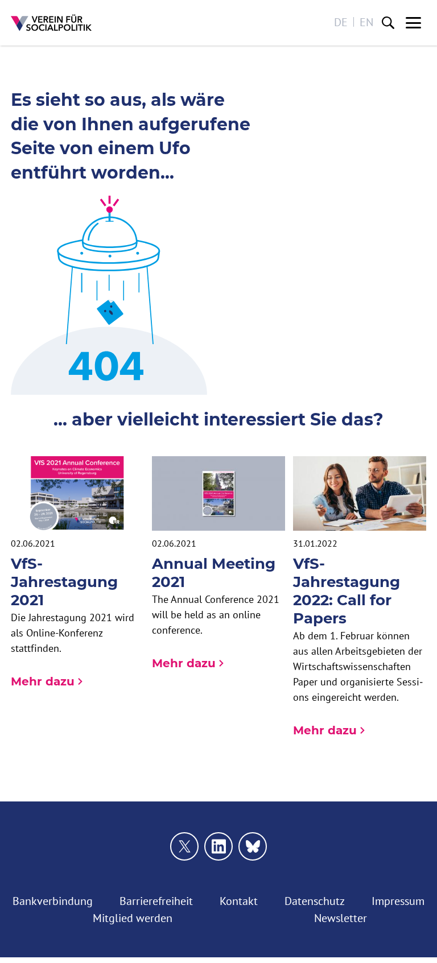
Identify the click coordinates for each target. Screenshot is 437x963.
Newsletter (340, 918)
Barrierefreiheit (156, 901)
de (341, 22)
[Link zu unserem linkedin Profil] (218, 846)
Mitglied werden (132, 918)
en (366, 22)
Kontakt (239, 901)
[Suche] (388, 22)
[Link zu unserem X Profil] (184, 846)
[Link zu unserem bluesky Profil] (252, 846)
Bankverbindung (53, 901)
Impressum (398, 901)
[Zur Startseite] (51, 23)
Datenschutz (315, 901)
